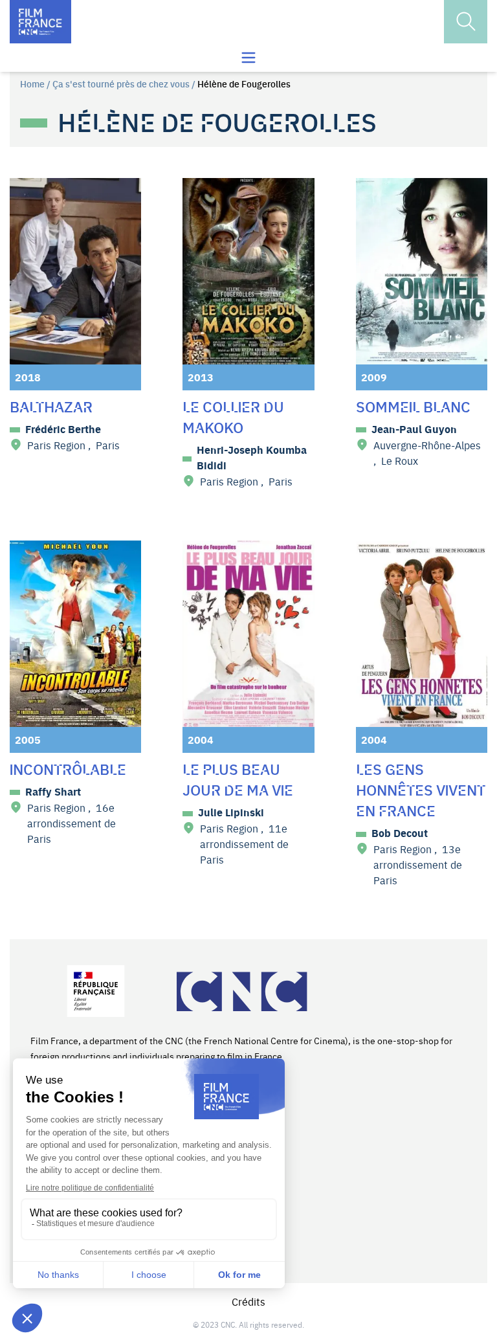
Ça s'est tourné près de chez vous (121, 83)
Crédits (248, 1301)
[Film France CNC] (40, 21)
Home (32, 83)
